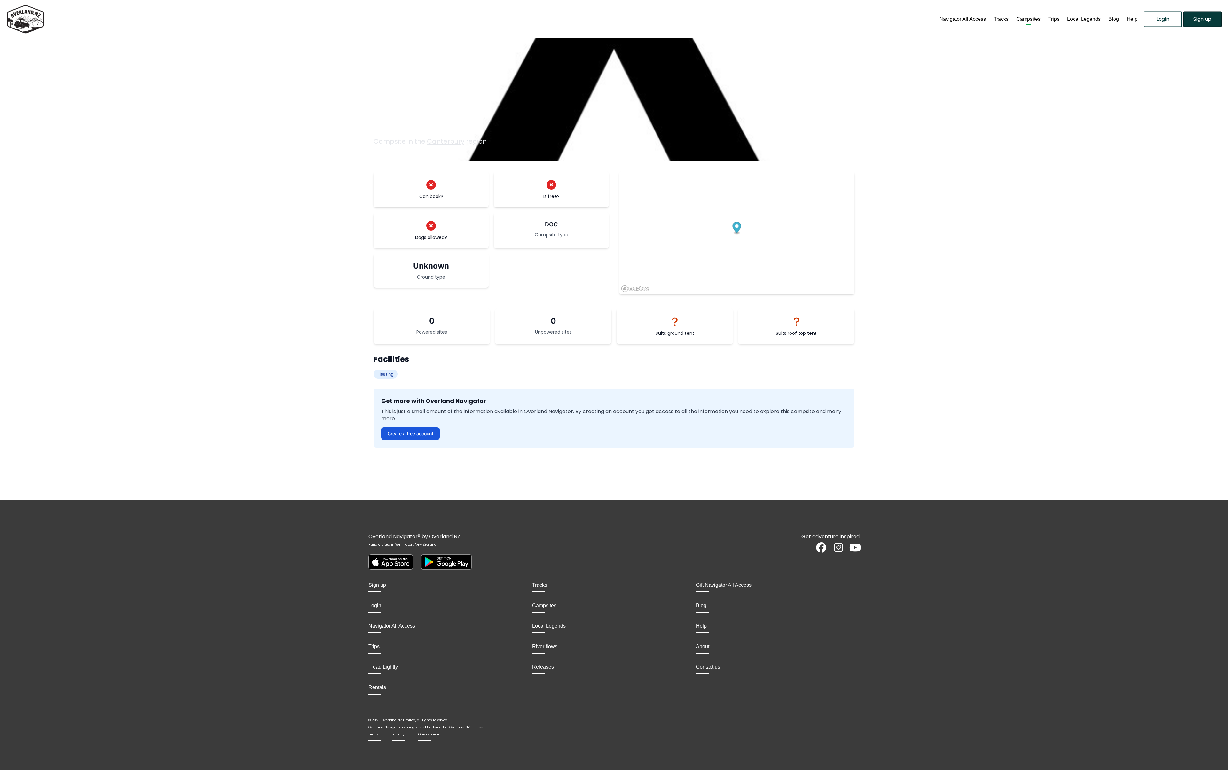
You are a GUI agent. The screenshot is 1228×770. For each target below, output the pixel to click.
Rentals (377, 687)
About (702, 646)
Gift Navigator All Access (724, 585)
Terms (373, 734)
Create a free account (410, 433)
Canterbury (445, 141)
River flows (544, 646)
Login (1162, 19)
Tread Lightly (383, 667)
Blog (1113, 19)
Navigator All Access (962, 19)
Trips (1053, 19)
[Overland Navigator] (153, 19)
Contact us (708, 667)
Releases (543, 667)
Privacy (398, 734)
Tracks (1001, 19)
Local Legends (1084, 19)
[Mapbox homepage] (635, 288)
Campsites (1028, 19)
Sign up (1202, 19)
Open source (428, 734)
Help (1132, 19)
